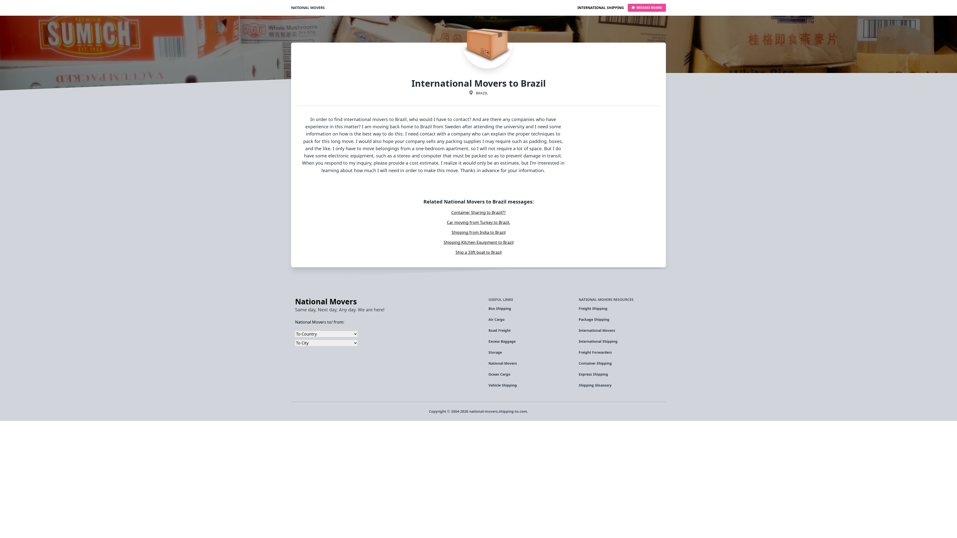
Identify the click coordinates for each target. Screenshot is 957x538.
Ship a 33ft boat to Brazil (479, 252)
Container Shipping (595, 363)
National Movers (308, 7)
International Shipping (600, 7)
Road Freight (499, 330)
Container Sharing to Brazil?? (478, 212)
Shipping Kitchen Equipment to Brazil (479, 242)
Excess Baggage (502, 341)
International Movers (597, 330)
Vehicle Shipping (502, 385)
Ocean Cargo (499, 374)
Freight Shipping (593, 308)
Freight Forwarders (595, 352)
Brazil (482, 93)
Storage (495, 352)
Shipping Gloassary (595, 385)
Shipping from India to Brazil (479, 232)
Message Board (649, 7)
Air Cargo (496, 319)
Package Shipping (594, 319)
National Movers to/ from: (319, 322)
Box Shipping (499, 308)
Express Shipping (593, 374)
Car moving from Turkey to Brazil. (478, 222)
